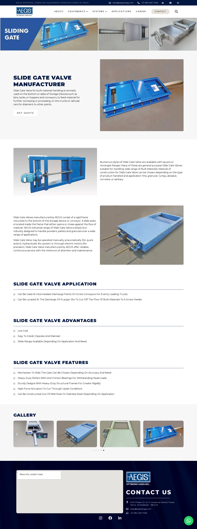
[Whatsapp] (188, 520)
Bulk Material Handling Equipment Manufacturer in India (52, 3)
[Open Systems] (106, 11)
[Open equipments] (87, 11)
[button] (16, 434)
